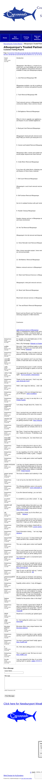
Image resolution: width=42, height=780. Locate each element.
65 (22, 54)
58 (9, 54)
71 (33, 54)
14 (25, 53)
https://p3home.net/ (22, 567)
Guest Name (8, 671)
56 (6, 54)
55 (4, 54)
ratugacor (19, 533)
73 (37, 54)
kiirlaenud (29, 349)
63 (19, 54)
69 (30, 54)
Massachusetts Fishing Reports (13, 44)
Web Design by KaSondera (13, 775)
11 (20, 53)
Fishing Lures (26, 37)
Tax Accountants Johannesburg (30, 374)
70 (32, 54)
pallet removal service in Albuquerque (27, 330)
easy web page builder (26, 778)
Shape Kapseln (25, 470)
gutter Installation (32, 393)
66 (24, 54)
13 (23, 53)
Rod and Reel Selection (37, 37)
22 (40, 53)
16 (29, 53)
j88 (33, 572)
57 (8, 54)
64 (21, 54)
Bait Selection (15, 37)
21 (38, 53)
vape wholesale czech (22, 381)
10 (18, 53)
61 (15, 54)
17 (31, 53)
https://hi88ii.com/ (21, 654)
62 (17, 54)
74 (39, 54)
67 (26, 54)
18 (33, 53)
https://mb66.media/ (22, 509)
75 (41, 54)
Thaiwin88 (19, 611)
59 (11, 54)
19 (34, 53)
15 (27, 53)
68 (28, 54)
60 (13, 54)
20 (36, 53)
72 (35, 54)
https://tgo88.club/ (21, 642)
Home (5, 38)
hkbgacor (25, 514)
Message (7, 676)
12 (22, 53)
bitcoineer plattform (22, 628)
